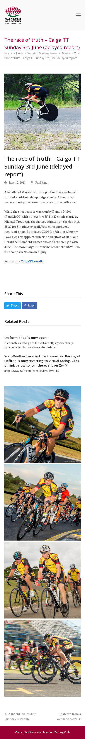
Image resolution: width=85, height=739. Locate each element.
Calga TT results (32, 261)
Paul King (41, 182)
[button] (78, 15)
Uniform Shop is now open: (26, 337)
